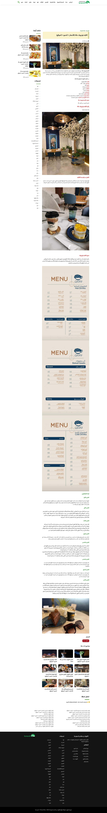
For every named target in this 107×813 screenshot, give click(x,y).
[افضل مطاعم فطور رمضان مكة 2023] (35, 47)
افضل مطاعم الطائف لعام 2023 (83, 726)
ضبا (37, 193)
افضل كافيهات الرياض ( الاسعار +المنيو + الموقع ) (44, 711)
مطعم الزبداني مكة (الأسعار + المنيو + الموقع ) (23, 55)
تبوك (34, 2)
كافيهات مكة (85, 641)
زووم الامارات (75, 756)
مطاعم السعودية (85, 751)
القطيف (36, 133)
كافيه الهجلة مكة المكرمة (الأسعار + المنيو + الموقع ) (51, 675)
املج (37, 158)
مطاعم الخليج (85, 759)
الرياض (70, 2)
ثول (37, 166)
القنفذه (36, 136)
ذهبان (37, 183)
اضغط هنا (68, 96)
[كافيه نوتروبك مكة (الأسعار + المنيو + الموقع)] (65, 56)
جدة (66, 2)
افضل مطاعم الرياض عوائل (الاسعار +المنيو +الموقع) (79, 712)
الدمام (37, 114)
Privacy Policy (43, 810)
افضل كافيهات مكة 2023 (49, 714)
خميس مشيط (35, 181)
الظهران (36, 126)
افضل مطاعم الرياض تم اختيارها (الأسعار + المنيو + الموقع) (78, 711)
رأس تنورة (36, 186)
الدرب (37, 111)
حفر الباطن (36, 176)
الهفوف (37, 153)
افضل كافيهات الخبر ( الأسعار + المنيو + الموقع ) (44, 725)
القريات (36, 128)
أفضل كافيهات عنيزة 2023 (48, 721)
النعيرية (36, 148)
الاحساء (36, 91)
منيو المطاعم (85, 748)
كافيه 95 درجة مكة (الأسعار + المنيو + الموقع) (82, 690)
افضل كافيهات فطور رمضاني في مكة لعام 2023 (66, 675)
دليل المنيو (76, 748)
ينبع (37, 208)
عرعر (37, 196)
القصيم (46, 2)
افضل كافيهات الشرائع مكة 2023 (81, 79)
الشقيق (37, 121)
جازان (30, 2)
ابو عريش (36, 89)
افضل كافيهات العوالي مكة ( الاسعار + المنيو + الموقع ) (83, 661)
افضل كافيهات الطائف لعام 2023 (47, 719)
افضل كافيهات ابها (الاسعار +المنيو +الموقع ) (45, 718)
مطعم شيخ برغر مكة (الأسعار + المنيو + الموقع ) (23, 73)
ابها (38, 2)
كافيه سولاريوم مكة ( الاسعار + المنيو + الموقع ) (50, 661)
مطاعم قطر (86, 762)
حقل (37, 178)
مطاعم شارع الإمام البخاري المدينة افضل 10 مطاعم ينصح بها (78, 719)
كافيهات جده (75, 759)
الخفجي (36, 109)
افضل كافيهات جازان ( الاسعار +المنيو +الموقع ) (44, 723)
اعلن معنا (37, 810)
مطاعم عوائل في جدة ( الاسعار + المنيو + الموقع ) (80, 716)
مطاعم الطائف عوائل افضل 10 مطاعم (82, 725)
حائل (37, 173)
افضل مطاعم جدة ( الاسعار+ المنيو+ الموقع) (81, 714)
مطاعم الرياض (75, 751)
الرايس (37, 116)
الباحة (26, 2)
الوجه (37, 156)
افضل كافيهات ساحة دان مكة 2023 (66, 661)
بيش (37, 161)
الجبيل (37, 99)
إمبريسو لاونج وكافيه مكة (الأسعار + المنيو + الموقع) (67, 690)
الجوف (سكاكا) (35, 101)
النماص (36, 151)
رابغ (37, 188)
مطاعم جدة (86, 756)
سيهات (37, 191)
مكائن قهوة (36, 198)
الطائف (41, 2)
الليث (37, 138)
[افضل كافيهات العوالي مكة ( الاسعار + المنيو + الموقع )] (35, 64)
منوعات (36, 203)
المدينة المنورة (60, 2)
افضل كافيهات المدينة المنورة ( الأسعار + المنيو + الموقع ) (42, 716)
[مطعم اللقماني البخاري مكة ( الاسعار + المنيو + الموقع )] (35, 38)
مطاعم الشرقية (85, 754)
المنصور (36, 146)
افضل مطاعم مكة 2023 (85, 721)
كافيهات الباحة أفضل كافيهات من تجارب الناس (45, 726)
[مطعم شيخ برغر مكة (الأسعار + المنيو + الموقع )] (35, 73)
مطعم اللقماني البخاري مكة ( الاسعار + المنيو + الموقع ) (24, 38)
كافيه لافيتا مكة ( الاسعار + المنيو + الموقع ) (82, 675)
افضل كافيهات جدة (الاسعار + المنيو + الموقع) (45, 712)
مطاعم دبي (76, 754)
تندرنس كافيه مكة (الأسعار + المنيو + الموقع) (50, 690)
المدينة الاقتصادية (34, 141)
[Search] (18, 2)
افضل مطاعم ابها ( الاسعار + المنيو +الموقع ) (81, 723)
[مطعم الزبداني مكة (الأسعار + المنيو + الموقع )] (35, 55)
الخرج (37, 106)
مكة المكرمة (52, 2)
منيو (22, 2)
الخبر (37, 104)
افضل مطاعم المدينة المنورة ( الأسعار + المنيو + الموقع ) (79, 718)
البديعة (37, 96)
